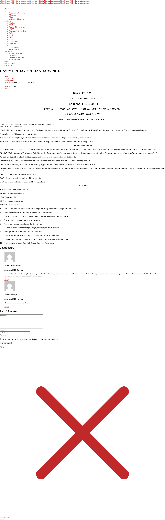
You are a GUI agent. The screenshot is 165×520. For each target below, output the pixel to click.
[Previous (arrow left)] (1, 519)
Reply (6, 280)
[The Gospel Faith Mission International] (15, 1)
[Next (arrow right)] (3, 519)
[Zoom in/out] (1, 517)
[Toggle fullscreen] (3, 517)
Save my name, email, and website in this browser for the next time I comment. (30, 339)
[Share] (5, 517)
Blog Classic (8, 78)
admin (6, 88)
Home (6, 76)
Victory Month (9, 81)
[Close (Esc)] (8, 517)
